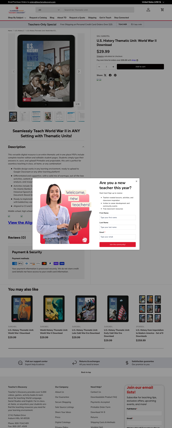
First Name (104, 213)
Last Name (103, 222)
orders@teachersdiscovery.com (77, 2)
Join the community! (117, 244)
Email (102, 232)
